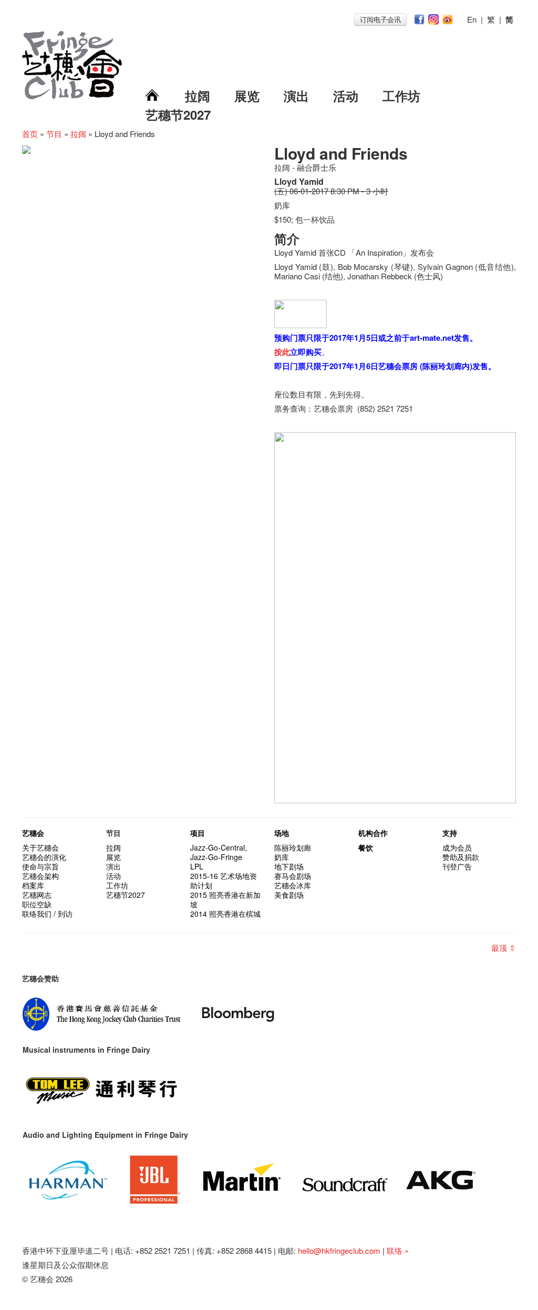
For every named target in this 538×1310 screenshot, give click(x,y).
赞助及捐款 (460, 857)
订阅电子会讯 (380, 19)
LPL (196, 866)
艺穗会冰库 (292, 885)
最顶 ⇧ (503, 947)
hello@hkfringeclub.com (339, 1250)
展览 (247, 95)
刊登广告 (457, 866)
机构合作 (373, 832)
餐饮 (365, 847)
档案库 (33, 885)
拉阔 (197, 95)
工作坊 (401, 95)
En (472, 19)
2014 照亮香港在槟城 (225, 913)
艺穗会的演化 (44, 857)
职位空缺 (36, 904)
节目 (54, 133)
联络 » (398, 1250)
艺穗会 (33, 832)
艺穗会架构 (40, 876)
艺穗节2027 (178, 114)
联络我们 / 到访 (47, 913)
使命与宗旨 (40, 866)
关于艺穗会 (40, 847)
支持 (449, 832)
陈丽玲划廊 (292, 847)
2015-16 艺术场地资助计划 (223, 880)
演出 (296, 95)
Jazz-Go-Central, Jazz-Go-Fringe (218, 852)
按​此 (282, 352)
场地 (281, 832)
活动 (345, 95)
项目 (197, 832)
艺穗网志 (36, 894)
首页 (30, 133)
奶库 (281, 857)
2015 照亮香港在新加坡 (225, 899)
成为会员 (457, 847)
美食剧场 (289, 894)
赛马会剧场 (292, 876)
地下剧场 (289, 866)
